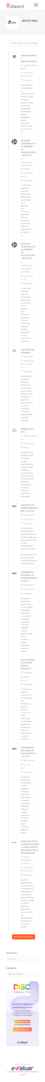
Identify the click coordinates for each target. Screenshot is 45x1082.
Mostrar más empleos (24, 937)
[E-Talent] (19, 5)
